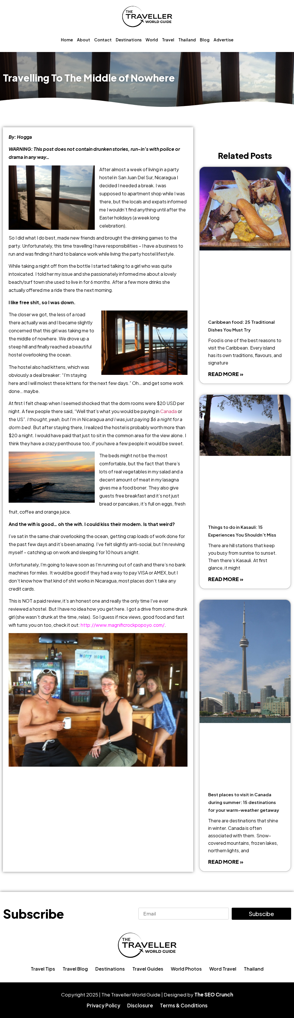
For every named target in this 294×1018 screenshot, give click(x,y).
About (83, 39)
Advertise (223, 39)
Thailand (187, 39)
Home (67, 39)
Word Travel (222, 969)
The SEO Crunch (213, 994)
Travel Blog (75, 969)
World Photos (186, 969)
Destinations (129, 39)
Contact (103, 39)
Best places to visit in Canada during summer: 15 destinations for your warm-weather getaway (243, 802)
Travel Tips (43, 969)
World (152, 39)
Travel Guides (147, 969)
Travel (168, 39)
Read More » (225, 374)
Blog (205, 39)
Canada (168, 411)
